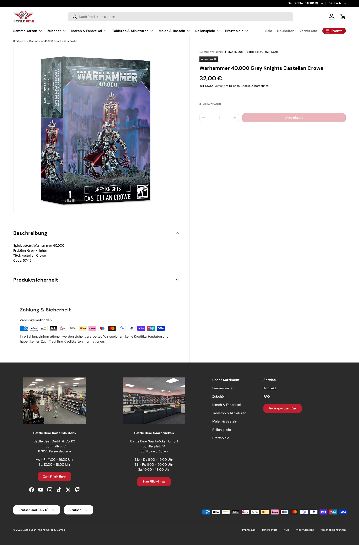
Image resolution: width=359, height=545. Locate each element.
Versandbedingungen (333, 530)
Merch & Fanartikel (86, 31)
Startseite (19, 41)
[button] (343, 16)
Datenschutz (269, 530)
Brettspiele (234, 31)
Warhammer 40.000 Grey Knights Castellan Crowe (54, 41)
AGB (286, 530)
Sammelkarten (25, 31)
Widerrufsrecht (304, 530)
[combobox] (180, 16)
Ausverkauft (294, 117)
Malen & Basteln (172, 31)
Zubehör (54, 31)
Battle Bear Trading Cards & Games (44, 530)
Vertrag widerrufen (282, 408)
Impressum (249, 530)
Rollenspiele (205, 31)
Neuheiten (285, 31)
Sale (268, 31)
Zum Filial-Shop (54, 476)
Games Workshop (211, 52)
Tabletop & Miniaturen (130, 31)
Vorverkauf (308, 31)
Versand (219, 86)
